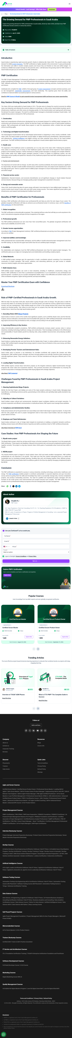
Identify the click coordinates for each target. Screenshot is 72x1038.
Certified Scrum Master (10, 628)
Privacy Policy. (32, 556)
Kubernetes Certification (55, 856)
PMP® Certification (8, 814)
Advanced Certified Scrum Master (17, 800)
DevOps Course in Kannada (53, 851)
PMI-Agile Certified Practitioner (46, 793)
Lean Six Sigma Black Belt (51, 988)
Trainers (5, 766)
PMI (10, 231)
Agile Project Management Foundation (14, 916)
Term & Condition (43, 763)
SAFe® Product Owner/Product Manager (32, 791)
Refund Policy (42, 769)
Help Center (6, 769)
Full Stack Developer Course (11, 965)
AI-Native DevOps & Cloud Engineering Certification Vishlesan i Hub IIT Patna (25, 849)
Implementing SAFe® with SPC (55, 791)
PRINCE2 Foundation (44, 814)
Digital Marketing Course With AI (12, 977)
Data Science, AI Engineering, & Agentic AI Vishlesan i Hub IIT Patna (23, 897)
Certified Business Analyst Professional (35, 819)
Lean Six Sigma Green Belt (35, 988)
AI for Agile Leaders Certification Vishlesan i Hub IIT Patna (20, 867)
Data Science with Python (19, 904)
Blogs (6, 14)
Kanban (46, 798)
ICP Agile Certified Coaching (37, 800)
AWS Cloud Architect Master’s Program (25, 853)
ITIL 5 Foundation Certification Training (14, 953)
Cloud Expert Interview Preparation (48, 853)
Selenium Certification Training (17, 886)
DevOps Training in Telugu (35, 851)
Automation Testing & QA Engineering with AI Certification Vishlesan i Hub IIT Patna (27, 881)
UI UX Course (24, 965)
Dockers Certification (27, 856)
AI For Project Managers (24, 823)
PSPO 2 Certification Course (30, 798)
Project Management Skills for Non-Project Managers (43, 916)
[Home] (1, 14)
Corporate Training (8, 749)
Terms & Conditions (21, 556)
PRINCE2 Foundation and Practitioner (46, 816)
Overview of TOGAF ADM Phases (13, 695)
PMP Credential (12, 373)
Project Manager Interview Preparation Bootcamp (17, 835)
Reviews (5, 752)
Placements (6, 763)
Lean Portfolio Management (17, 796)
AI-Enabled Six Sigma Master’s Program (14, 988)
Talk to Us (34, 561)
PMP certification (14, 474)
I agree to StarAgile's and (20, 556)
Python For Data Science (36, 902)
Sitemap (40, 772)
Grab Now (52, 9)
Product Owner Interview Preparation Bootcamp (47, 835)
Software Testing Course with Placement (30, 884)
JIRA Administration (55, 796)
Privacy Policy (42, 766)
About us (5, 742)
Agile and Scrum (7, 625)
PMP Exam (18, 428)
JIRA (41, 798)
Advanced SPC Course (14, 802)
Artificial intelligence (19, 138)
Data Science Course (22, 902)
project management (44, 89)
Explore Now (7, 575)
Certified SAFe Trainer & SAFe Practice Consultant (17, 942)
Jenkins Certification (40, 856)
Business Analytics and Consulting (43, 900)
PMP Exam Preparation (30, 814)
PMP (20, 89)
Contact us (6, 745)
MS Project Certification (39, 823)
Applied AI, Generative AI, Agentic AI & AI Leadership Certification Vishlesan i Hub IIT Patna (34, 870)
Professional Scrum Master (45, 789)
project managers (17, 64)
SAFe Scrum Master (13, 791)
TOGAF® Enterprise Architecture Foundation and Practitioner (45, 953)
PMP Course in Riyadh (13, 96)
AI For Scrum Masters (9, 930)
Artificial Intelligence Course (53, 902)
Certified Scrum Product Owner (49, 628)
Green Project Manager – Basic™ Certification (31, 821)
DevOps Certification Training (18, 851)
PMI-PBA (13, 821)
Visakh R (14, 30)
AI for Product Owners (28, 802)
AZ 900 (62, 853)
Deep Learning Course (35, 904)
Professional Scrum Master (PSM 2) (37, 796)
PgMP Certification (54, 819)
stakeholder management (22, 91)
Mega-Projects (23, 314)
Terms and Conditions (26, 998)
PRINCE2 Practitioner (58, 814)
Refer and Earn (36, 725)
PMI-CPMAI (18, 814)
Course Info (41, 745)
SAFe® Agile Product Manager (27, 793)
